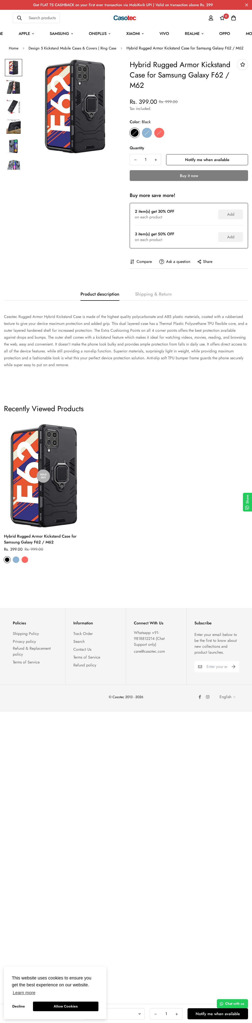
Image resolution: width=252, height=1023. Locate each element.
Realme (192, 33)
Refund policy (84, 665)
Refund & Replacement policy (32, 651)
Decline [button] (18, 1006)
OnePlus (98, 33)
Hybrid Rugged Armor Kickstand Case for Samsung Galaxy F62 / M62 (40, 539)
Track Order (83, 633)
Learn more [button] (24, 992)
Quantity (137, 148)
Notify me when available (207, 160)
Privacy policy (24, 641)
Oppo (224, 33)
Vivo (164, 33)
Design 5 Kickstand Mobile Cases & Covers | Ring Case (72, 48)
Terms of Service (26, 662)
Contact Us (82, 649)
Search (79, 641)
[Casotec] (126, 18)
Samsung (59, 33)
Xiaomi (133, 33)
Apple (24, 33)
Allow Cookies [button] (66, 1006)
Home (13, 48)
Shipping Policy (26, 633)
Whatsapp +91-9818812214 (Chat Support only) (149, 638)
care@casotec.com (149, 651)
